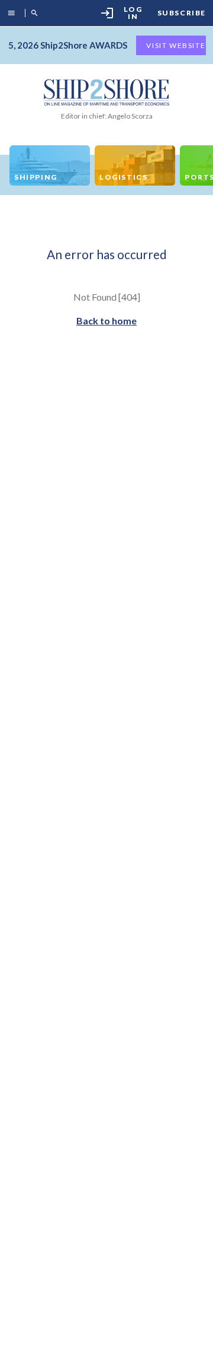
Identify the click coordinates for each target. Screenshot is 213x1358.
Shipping (35, 177)
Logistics (123, 177)
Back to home (106, 320)
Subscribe (181, 13)
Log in (121, 13)
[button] (13, 13)
